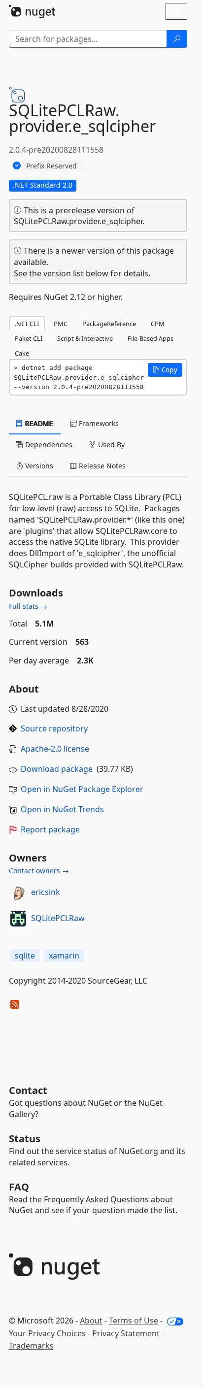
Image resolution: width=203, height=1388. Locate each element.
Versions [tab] (38, 465)
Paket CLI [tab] (28, 338)
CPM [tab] (158, 323)
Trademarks (31, 1345)
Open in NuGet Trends (62, 809)
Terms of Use (133, 1320)
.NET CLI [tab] (27, 323)
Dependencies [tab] (47, 444)
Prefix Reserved (51, 165)
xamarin (64, 955)
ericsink (45, 892)
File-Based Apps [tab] (150, 338)
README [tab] (38, 423)
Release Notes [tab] (101, 465)
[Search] (177, 39)
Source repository (54, 728)
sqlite (25, 955)
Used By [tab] (110, 444)
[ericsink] (18, 892)
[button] (165, 370)
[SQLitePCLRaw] (18, 918)
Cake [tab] (22, 353)
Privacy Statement (126, 1333)
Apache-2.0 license (55, 748)
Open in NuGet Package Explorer (82, 789)
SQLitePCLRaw (58, 918)
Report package (50, 829)
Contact (28, 1090)
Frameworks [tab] (98, 423)
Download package (57, 768)
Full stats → (28, 606)
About (91, 1320)
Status (24, 1138)
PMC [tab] (61, 323)
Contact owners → (39, 870)
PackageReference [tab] (109, 323)
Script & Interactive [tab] (85, 338)
